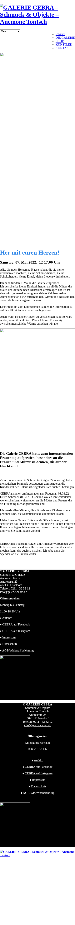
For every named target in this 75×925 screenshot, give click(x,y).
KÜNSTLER (64, 44)
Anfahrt (7, 618)
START (60, 34)
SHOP (60, 41)
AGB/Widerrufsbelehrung (18, 650)
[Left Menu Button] (2, 848)
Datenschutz (9, 644)
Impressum (9, 637)
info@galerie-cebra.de (13, 592)
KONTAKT (63, 48)
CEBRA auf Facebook (16, 624)
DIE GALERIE (65, 37)
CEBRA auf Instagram (16, 631)
